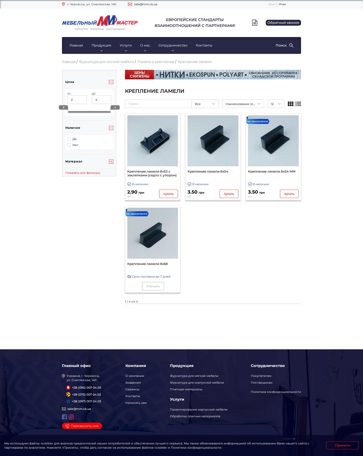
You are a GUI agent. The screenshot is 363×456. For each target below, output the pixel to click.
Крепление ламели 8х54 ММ (271, 171)
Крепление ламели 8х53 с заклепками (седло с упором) (152, 173)
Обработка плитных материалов (195, 416)
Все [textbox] (198, 104)
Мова (282, 4)
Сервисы (132, 389)
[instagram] (71, 416)
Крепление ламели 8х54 (208, 171)
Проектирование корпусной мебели (199, 409)
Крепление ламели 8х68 (147, 264)
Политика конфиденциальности (276, 392)
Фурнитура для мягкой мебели (194, 376)
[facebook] (64, 416)
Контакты (204, 45)
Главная (76, 45)
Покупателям (261, 376)
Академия (133, 382)
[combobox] (205, 104)
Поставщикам (261, 382)
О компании (134, 376)
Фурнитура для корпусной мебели (197, 382)
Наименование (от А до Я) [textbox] (245, 104)
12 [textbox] (272, 104)
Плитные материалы (186, 389)
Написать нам (136, 403)
